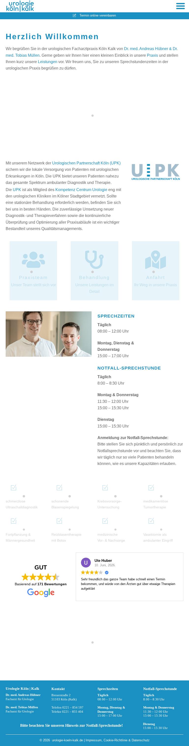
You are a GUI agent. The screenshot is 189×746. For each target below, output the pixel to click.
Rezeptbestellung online (149, 663)
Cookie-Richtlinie (115, 740)
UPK (17, 190)
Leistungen (47, 62)
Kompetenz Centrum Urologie (81, 190)
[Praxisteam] (33, 263)
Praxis (152, 55)
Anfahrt (155, 277)
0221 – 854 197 (72, 707)
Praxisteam (33, 277)
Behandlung (94, 277)
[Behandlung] (94, 263)
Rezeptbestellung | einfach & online (94, 648)
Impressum (94, 740)
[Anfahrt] (155, 263)
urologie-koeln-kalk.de (67, 740)
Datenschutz (141, 740)
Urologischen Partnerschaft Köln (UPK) (86, 163)
